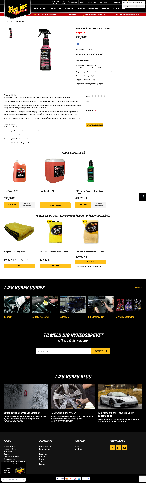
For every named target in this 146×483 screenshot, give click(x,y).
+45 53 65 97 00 (19, 459)
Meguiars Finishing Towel (15, 251)
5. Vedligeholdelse (125, 316)
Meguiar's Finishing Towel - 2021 (54, 251)
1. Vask (8, 316)
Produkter (39, 8)
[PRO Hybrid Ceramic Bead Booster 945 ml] (90, 171)
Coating (81, 8)
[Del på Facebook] (78, 44)
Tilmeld (99, 351)
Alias (88, 101)
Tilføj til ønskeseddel (27, 205)
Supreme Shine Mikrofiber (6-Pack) (90, 251)
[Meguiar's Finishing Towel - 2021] (55, 231)
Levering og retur (44, 449)
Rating (88, 96)
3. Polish (64, 316)
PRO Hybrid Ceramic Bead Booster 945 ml (90, 192)
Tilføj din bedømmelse (94, 266)
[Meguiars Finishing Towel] (19, 231)
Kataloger (42, 464)
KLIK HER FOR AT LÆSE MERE (13, 421)
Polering (68, 8)
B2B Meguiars (103, 2)
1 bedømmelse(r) (80, 266)
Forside (6, 21)
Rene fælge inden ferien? (63, 413)
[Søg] (141, 8)
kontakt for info (55, 205)
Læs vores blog (73, 377)
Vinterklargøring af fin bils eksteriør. (22, 413)
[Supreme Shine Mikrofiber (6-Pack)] (90, 231)
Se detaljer (11, 205)
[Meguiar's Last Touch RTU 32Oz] (10, 33)
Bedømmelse (91, 110)
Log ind (76, 447)
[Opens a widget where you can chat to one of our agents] (14, 471)
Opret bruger (78, 449)
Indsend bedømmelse (95, 125)
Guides (82, 2)
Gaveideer (93, 8)
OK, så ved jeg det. (130, 6)
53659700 (74, 2)
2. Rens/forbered (40, 316)
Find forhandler (92, 2)
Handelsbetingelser (45, 447)
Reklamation (43, 454)
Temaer (105, 8)
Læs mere (137, 288)
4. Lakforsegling (96, 316)
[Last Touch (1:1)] (19, 171)
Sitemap (41, 459)
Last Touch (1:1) (11, 191)
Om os (41, 452)
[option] (10, 33)
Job (40, 461)
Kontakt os (42, 457)
